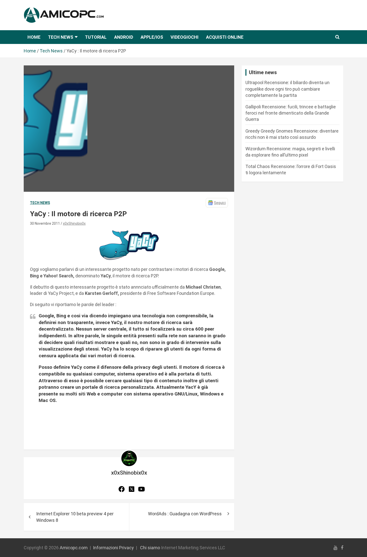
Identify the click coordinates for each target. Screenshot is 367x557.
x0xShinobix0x (74, 223)
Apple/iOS (152, 37)
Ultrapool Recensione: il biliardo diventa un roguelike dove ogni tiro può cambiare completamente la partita (287, 89)
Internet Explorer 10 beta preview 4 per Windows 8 (75, 517)
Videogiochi (184, 37)
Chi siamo (150, 547)
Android (123, 37)
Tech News (60, 37)
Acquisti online (224, 37)
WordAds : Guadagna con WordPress (185, 513)
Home (33, 37)
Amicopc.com (74, 547)
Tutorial (96, 37)
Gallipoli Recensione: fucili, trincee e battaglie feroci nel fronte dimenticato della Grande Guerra (290, 113)
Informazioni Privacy (113, 547)
